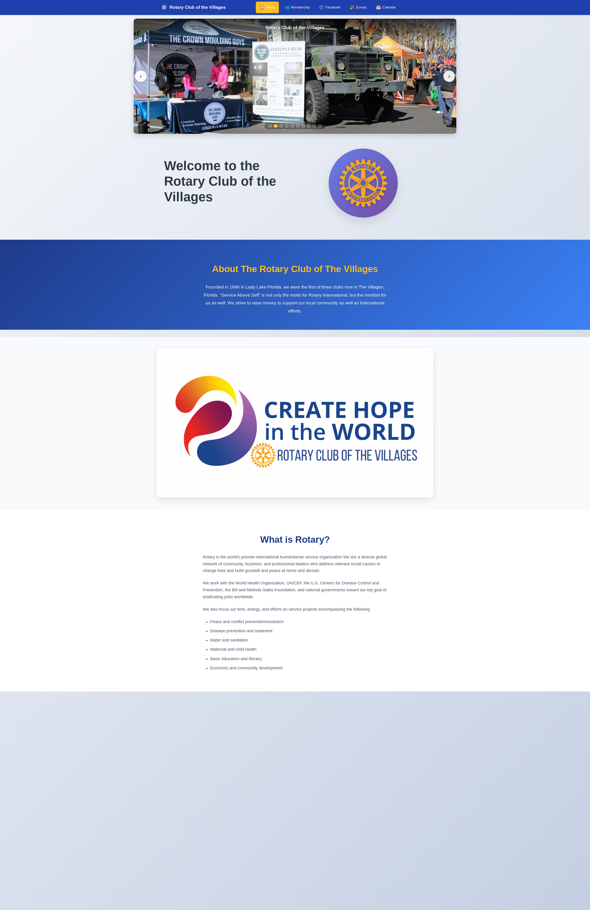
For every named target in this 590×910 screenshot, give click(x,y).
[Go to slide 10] (320, 126)
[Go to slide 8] (309, 126)
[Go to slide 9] (314, 126)
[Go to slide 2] (275, 126)
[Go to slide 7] (303, 126)
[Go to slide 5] (292, 126)
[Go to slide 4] (287, 126)
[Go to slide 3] (281, 126)
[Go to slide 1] (270, 126)
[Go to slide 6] (298, 126)
